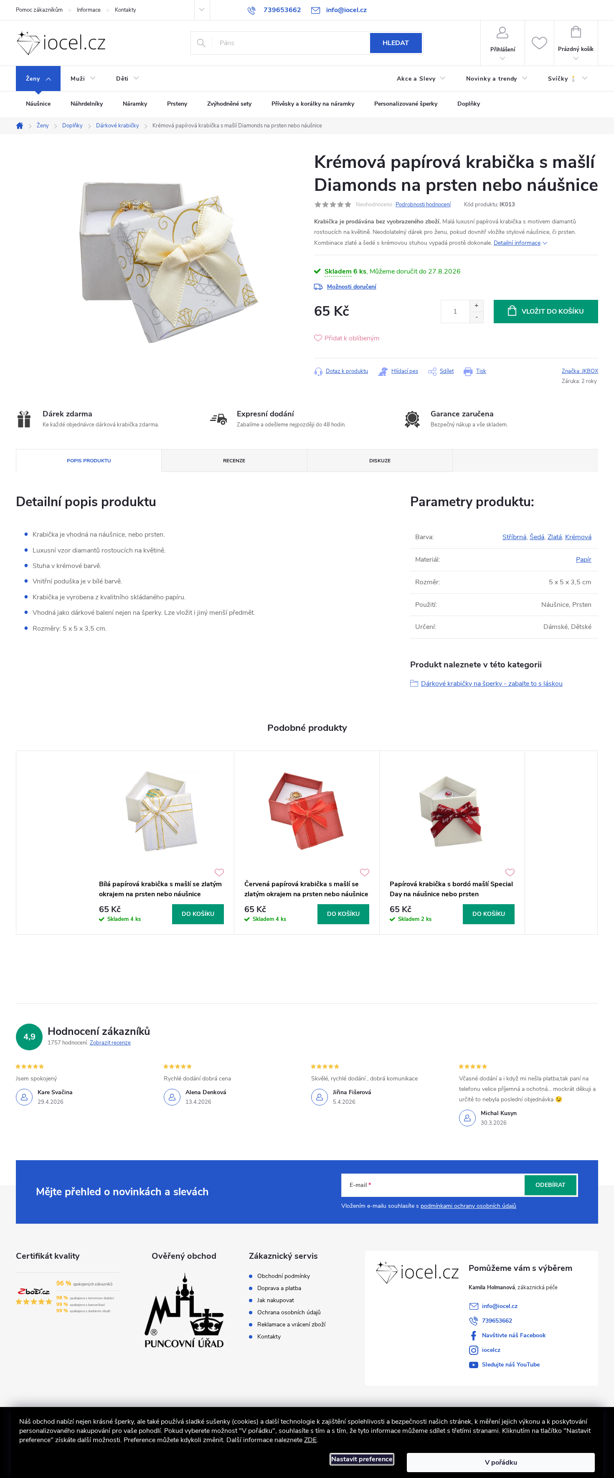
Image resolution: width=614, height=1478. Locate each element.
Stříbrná (514, 537)
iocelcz (491, 1350)
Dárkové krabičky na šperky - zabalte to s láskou (492, 683)
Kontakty (125, 10)
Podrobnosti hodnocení (423, 204)
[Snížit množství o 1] (476, 317)
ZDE (310, 1440)
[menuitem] (38, 79)
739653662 (497, 1321)
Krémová (578, 537)
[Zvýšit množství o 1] (476, 306)
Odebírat (550, 1185)
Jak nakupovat (275, 1300)
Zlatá (555, 537)
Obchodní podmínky (283, 1276)
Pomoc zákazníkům (39, 10)
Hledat (396, 43)
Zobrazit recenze (110, 1043)
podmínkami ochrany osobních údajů (468, 1206)
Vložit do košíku (553, 311)
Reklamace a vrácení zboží (291, 1324)
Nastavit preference (362, 1459)
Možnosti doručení (351, 287)
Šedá (537, 537)
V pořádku (501, 1462)
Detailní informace (517, 243)
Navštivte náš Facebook (514, 1335)
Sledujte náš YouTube (511, 1365)
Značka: (580, 371)
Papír (583, 559)
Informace (89, 10)
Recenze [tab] (234, 460)
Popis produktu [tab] (89, 460)
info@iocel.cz (500, 1306)
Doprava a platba (279, 1288)
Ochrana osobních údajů (289, 1312)
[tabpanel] (161, 842)
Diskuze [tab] (380, 460)
